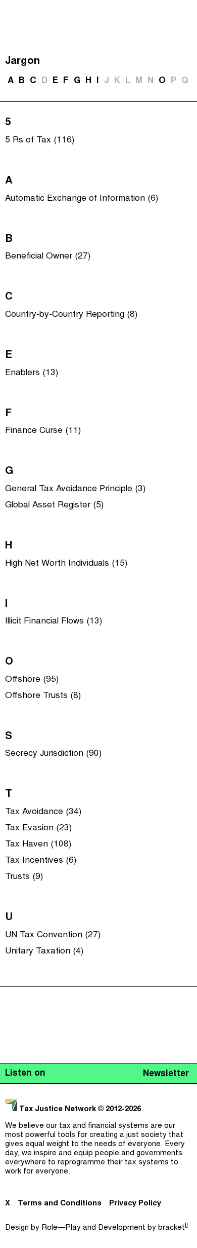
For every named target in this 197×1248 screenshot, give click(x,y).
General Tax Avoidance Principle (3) (75, 489)
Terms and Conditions (60, 1203)
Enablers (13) (31, 373)
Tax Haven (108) (38, 844)
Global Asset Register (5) (54, 505)
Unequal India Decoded (96, 136)
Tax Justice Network (57, 1109)
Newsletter (166, 1074)
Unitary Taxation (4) (44, 951)
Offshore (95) (32, 679)
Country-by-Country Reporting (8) (71, 314)
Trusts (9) (24, 877)
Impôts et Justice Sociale (96, 95)
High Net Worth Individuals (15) (66, 563)
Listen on (25, 1073)
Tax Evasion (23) (38, 828)
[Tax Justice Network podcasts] (10, 10)
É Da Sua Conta (96, 75)
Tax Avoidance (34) (43, 812)
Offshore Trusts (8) (43, 696)
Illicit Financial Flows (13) (53, 621)
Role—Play (61, 1228)
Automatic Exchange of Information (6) (81, 198)
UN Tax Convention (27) (53, 935)
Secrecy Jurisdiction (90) (53, 753)
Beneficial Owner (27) (47, 256)
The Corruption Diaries (96, 116)
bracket (173, 1228)
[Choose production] (184, 48)
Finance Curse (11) (43, 430)
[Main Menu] (186, 10)
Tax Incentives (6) (40, 860)
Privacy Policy (135, 1203)
